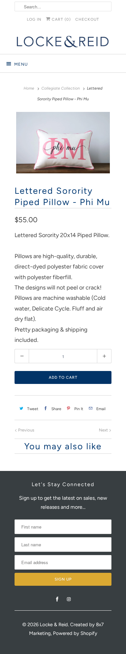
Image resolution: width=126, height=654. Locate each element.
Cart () (60, 19)
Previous (25, 430)
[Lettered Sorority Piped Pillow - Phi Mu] (63, 142)
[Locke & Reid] (63, 41)
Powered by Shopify (75, 633)
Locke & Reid (54, 624)
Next (104, 430)
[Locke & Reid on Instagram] (69, 599)
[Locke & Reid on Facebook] (57, 599)
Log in (34, 19)
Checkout (87, 19)
